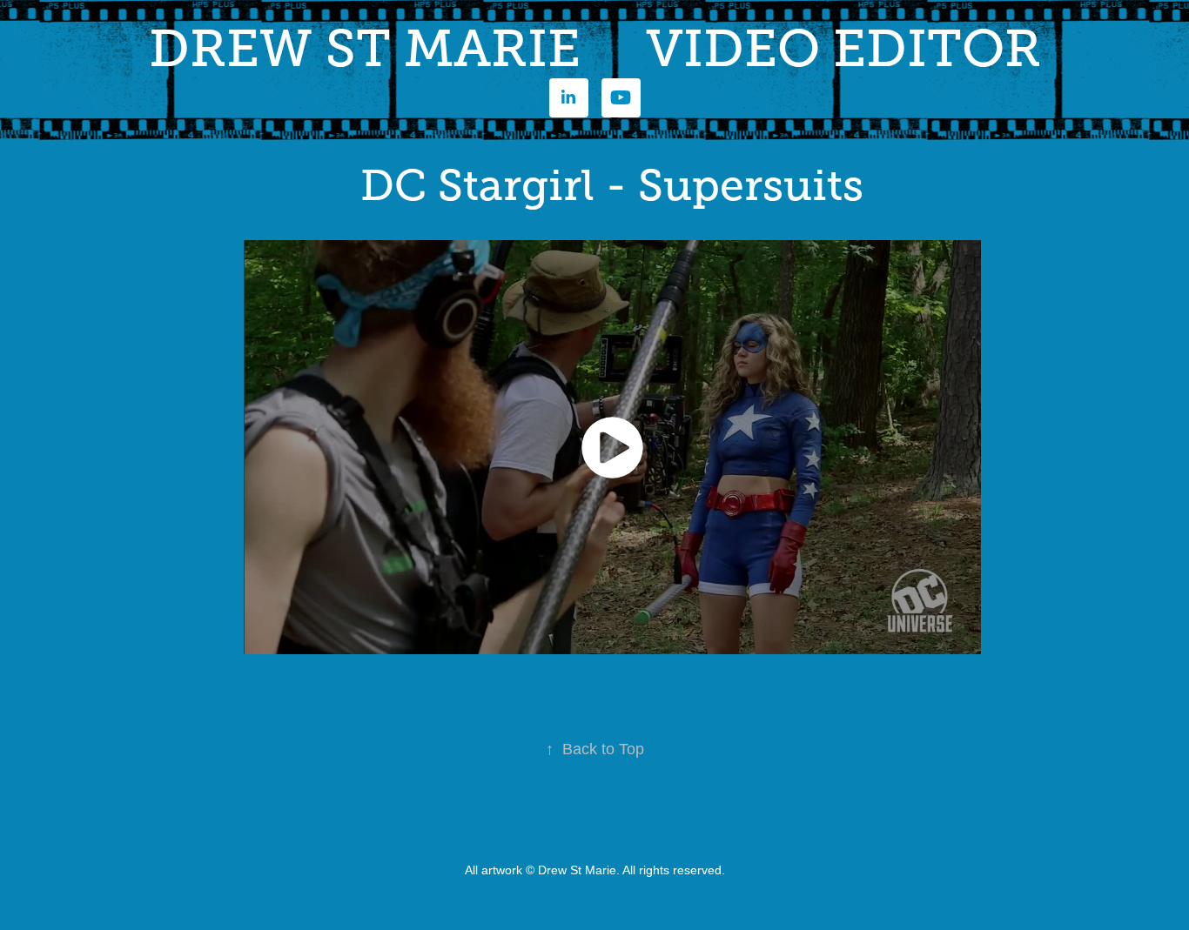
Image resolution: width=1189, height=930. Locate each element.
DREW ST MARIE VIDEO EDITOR (595, 48)
